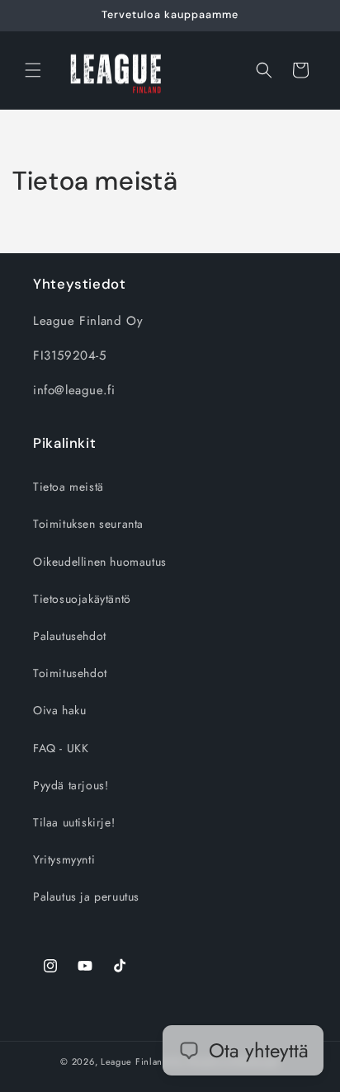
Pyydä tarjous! (70, 785)
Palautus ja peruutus (86, 896)
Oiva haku (59, 710)
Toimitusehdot (70, 673)
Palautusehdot (69, 636)
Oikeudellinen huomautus (100, 561)
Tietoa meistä (68, 486)
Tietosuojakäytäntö (82, 599)
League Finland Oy (142, 1061)
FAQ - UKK (60, 748)
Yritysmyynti (64, 859)
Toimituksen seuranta (88, 523)
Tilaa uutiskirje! (74, 822)
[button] (33, 70)
